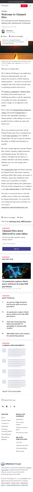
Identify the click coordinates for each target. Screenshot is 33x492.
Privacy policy (5, 483)
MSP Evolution (26, 221)
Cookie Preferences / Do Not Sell (17, 485)
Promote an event (22, 432)
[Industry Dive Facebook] (7, 406)
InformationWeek (21, 448)
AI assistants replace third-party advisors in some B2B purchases (15, 284)
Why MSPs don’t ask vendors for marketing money (18, 335)
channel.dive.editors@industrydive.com (14, 207)
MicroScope (20, 451)
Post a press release (14, 391)
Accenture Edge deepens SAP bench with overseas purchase (17, 304)
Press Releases (6, 434)
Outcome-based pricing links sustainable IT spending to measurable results (17, 325)
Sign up (24, 5)
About (3, 417)
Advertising (19, 419)
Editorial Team (5, 420)
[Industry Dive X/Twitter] (10, 406)
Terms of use (15, 483)
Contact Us (5, 423)
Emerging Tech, (15, 221)
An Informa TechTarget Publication (16, 1)
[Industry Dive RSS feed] (14, 406)
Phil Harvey (9, 30)
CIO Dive (19, 442)
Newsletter (4, 426)
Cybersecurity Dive (22, 445)
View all (4, 391)
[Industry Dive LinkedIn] (3, 406)
